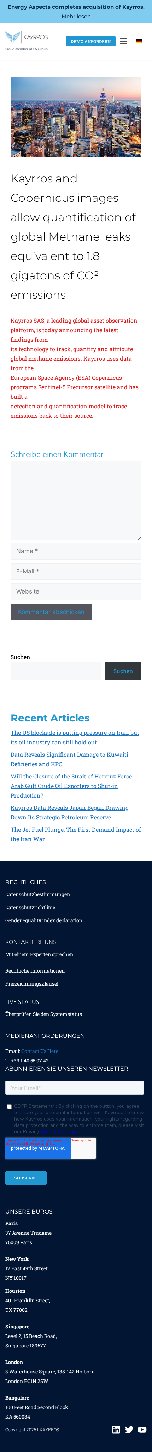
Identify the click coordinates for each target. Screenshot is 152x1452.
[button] (123, 41)
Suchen (20, 656)
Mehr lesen (76, 16)
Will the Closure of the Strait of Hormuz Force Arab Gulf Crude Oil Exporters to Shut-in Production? (71, 785)
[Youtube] (142, 1429)
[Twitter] (129, 1429)
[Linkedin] (116, 1429)
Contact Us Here (39, 1051)
